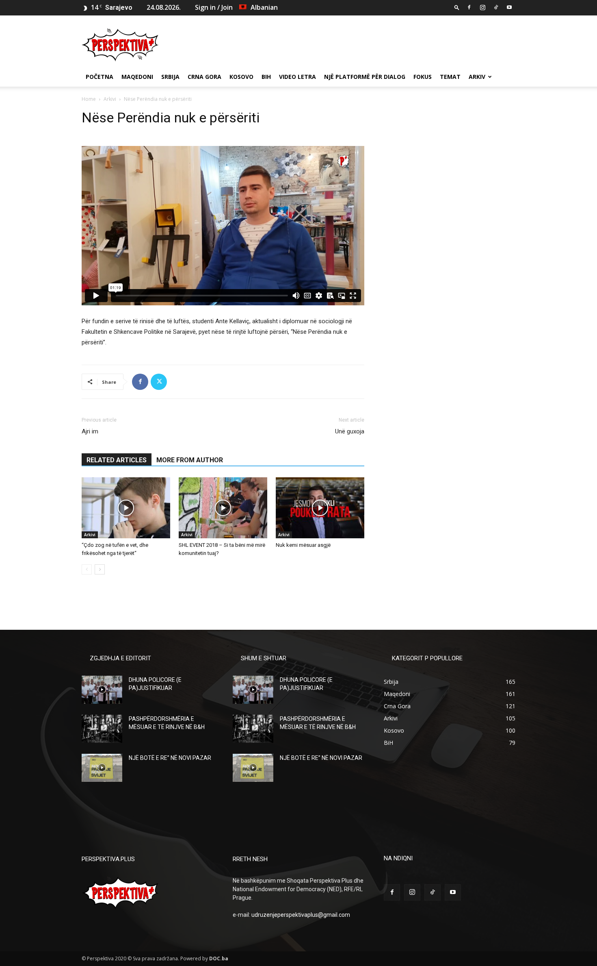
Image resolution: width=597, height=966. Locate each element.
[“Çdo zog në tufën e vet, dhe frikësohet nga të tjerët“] (126, 507)
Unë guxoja (349, 431)
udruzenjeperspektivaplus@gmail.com (300, 915)
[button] (457, 7)
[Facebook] (469, 7)
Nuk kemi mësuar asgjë (303, 545)
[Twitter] (159, 382)
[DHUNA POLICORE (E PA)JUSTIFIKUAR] (102, 690)
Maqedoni (137, 76)
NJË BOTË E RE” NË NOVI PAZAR (170, 758)
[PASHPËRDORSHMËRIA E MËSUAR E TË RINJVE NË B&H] (102, 729)
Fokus (422, 76)
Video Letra (297, 76)
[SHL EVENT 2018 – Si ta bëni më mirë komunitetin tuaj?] (223, 507)
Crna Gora (204, 76)
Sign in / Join (214, 7)
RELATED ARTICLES (117, 460)
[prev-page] (87, 569)
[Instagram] (482, 7)
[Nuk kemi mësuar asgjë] (320, 507)
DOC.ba (218, 958)
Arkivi (110, 99)
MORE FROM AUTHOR (189, 460)
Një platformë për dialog (364, 76)
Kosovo (241, 76)
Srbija (170, 76)
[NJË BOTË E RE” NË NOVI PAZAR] (102, 768)
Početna (99, 76)
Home (89, 99)
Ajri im (90, 431)
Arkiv (477, 76)
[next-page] (100, 569)
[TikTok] (496, 7)
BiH (266, 76)
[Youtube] (509, 7)
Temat (450, 76)
